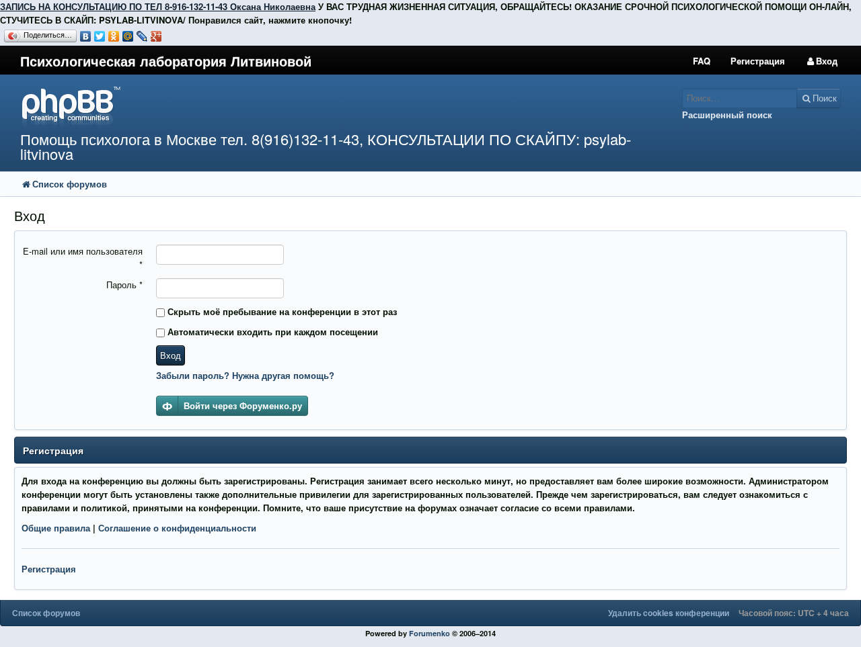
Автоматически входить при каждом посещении (271, 331)
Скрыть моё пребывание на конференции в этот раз (281, 311)
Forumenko (429, 633)
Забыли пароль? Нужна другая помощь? (245, 375)
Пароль (124, 284)
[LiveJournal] (142, 36)
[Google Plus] (156, 36)
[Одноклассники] (114, 36)
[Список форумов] (322, 106)
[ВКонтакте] (86, 36)
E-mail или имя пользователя (83, 258)
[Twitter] (100, 36)
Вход (170, 355)
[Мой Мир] (128, 36)
